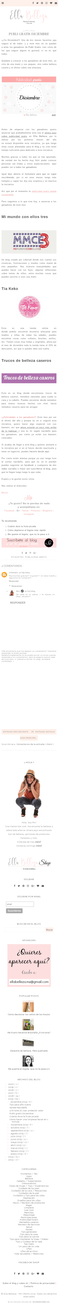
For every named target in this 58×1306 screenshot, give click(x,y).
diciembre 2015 (19, 1102)
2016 (11, 1096)
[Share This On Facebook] (22, 553)
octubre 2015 (18, 1127)
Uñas (29, 1249)
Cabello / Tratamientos (29, 1181)
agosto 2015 (17, 1133)
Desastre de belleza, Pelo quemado (29, 1051)
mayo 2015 (17, 1142)
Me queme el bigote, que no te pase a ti (29, 1069)
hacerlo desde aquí (39, 451)
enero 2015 (17, 1154)
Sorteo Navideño (18, 1107)
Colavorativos (29, 1183)
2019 (11, 1087)
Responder (14, 581)
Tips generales (29, 1232)
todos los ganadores (26, 167)
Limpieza (29, 1207)
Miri (18, 591)
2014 (11, 1157)
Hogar (29, 1205)
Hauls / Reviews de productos (29, 1203)
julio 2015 (16, 1136)
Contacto (28, 1286)
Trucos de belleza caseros (26, 360)
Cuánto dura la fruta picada (24, 1116)
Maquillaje (29, 1215)
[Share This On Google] (35, 553)
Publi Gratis (34, 47)
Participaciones (29, 1217)
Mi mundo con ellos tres (25, 217)
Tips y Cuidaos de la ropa (29, 1241)
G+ (18, 511)
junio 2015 (16, 1139)
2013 (11, 1160)
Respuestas (17, 586)
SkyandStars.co (40, 1302)
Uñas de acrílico (29, 1251)
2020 (11, 1084)
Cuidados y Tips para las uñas (29, 1195)
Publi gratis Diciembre (22, 1113)
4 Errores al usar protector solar (26, 1110)
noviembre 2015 (20, 1125)
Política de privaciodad (43, 1283)
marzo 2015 (17, 1148)
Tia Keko (10, 289)
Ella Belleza (40, 136)
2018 (11, 1090)
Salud (29, 1227)
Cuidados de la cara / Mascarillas (29, 1191)
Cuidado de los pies (29, 1188)
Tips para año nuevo (20, 1105)
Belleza (29, 1178)
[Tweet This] (26, 553)
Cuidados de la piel (29, 1193)
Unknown (13, 573)
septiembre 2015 (20, 1130)
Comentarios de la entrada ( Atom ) (35, 744)
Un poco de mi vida (29, 1246)
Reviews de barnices (29, 1224)
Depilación (29, 1198)
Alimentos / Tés (29, 1174)
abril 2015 (16, 1145)
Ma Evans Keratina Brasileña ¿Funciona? (29, 1032)
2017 (11, 1093)
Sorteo (29, 1229)
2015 (11, 1099)
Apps (29, 1176)
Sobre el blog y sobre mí (15, 1283)
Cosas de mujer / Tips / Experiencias (29, 1186)
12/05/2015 (24, 573)
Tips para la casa (29, 1234)
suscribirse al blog (40, 469)
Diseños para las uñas (29, 1200)
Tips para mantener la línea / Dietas (29, 1239)
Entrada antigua (45, 732)
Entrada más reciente (15, 732)
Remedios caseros (29, 1222)
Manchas (29, 1212)
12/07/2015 (30, 591)
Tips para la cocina (29, 1236)
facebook (29, 465)
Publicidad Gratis (36, 557)
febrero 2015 (18, 1151)
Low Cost (29, 1210)
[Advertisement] (29, 695)
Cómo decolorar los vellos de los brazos (29, 1014)
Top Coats (29, 1244)
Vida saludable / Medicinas (29, 1254)
